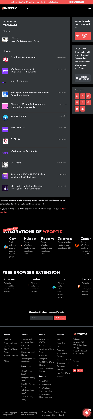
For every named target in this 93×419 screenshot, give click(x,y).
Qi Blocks (15, 139)
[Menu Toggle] (89, 8)
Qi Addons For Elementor (23, 58)
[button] (77, 96)
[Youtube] (74, 370)
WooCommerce (18, 128)
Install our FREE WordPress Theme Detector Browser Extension (33, 2)
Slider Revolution (19, 81)
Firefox (35, 279)
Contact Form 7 (18, 116)
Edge (61, 279)
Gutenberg (16, 163)
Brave (86, 279)
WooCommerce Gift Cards (24, 151)
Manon (14, 38)
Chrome (9, 279)
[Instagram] (78, 370)
